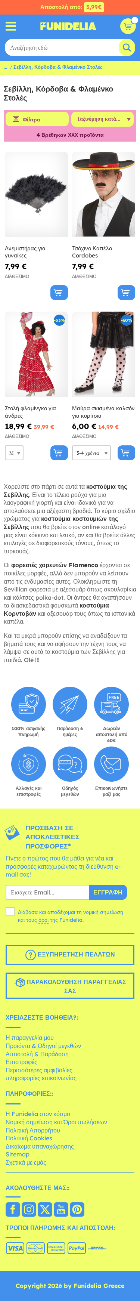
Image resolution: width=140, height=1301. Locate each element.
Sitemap (17, 1154)
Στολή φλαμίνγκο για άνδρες (30, 412)
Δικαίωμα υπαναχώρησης (40, 1146)
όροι (43, 920)
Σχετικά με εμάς (26, 1162)
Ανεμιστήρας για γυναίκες (25, 252)
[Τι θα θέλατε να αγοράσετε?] (11, 26)
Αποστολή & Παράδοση (37, 1054)
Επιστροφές (21, 1062)
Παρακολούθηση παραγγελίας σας (75, 986)
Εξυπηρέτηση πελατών (75, 954)
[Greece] (13, 1210)
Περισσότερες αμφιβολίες (39, 1070)
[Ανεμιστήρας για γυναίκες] (36, 194)
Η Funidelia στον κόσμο (38, 1114)
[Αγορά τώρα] (59, 292)
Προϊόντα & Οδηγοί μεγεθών (43, 1046)
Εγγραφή (107, 892)
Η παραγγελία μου (30, 1037)
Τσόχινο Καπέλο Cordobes (92, 252)
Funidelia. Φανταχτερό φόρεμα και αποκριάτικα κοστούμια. (68, 26)
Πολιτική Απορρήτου (33, 1130)
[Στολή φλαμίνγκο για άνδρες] (36, 354)
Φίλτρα (31, 119)
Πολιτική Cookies (29, 1138)
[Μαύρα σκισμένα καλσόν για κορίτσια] (103, 354)
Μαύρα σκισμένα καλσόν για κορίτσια (103, 412)
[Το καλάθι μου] (128, 26)
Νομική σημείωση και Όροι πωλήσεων (56, 1122)
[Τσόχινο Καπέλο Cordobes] (103, 194)
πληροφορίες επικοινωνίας (41, 1078)
